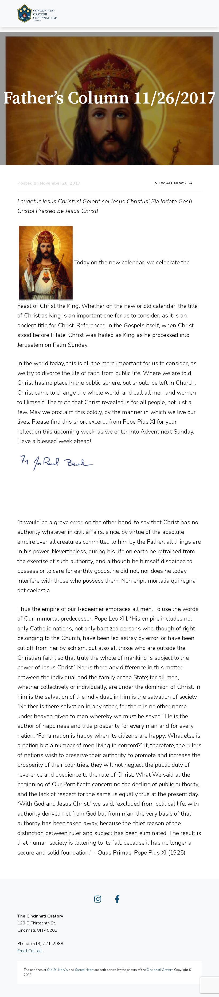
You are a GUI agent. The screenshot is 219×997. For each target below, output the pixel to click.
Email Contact (30, 951)
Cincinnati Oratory (160, 970)
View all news (171, 183)
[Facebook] (119, 901)
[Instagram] (100, 901)
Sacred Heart (84, 970)
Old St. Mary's (57, 970)
